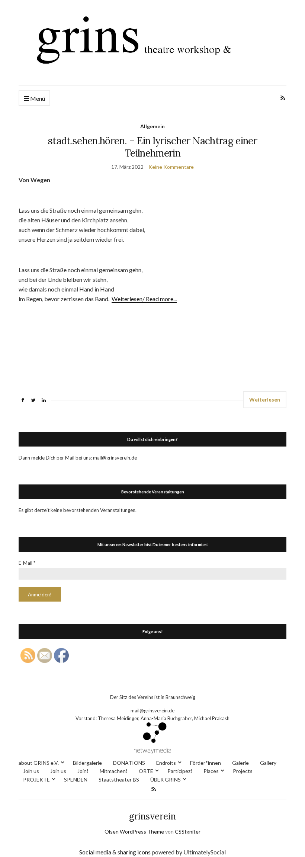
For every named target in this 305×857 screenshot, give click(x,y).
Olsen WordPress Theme (134, 831)
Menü (37, 98)
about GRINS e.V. (39, 763)
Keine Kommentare (171, 167)
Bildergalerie (87, 763)
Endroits (166, 763)
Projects (243, 771)
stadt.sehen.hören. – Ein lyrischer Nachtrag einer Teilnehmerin (152, 147)
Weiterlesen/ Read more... (144, 298)
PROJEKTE (36, 779)
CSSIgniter (187, 831)
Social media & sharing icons (115, 852)
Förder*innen (205, 763)
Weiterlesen (264, 399)
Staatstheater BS (119, 779)
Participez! (179, 771)
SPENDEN (75, 779)
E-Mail (27, 563)
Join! (83, 771)
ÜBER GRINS (165, 779)
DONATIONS (129, 763)
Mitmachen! (114, 771)
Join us (31, 771)
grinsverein (152, 816)
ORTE (146, 771)
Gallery (268, 763)
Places (211, 771)
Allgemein (152, 126)
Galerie (240, 763)
